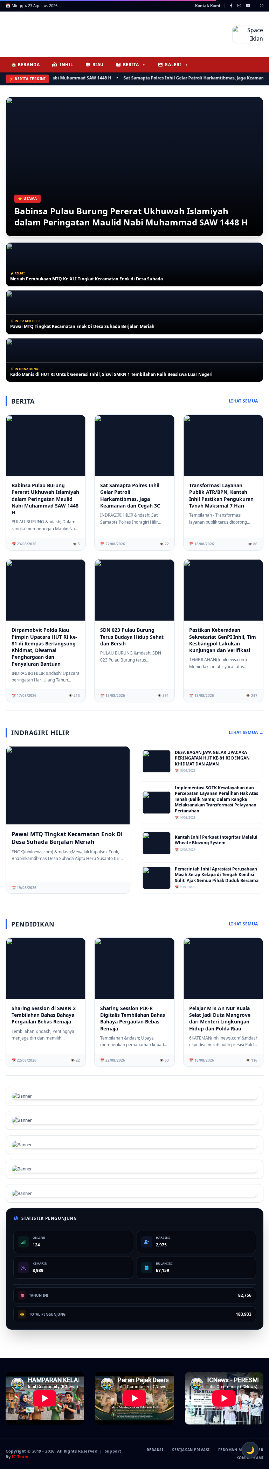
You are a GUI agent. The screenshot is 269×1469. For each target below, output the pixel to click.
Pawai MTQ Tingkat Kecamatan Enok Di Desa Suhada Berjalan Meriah (82, 279)
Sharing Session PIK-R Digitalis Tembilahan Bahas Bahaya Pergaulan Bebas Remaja (132, 1018)
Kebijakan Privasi (191, 1449)
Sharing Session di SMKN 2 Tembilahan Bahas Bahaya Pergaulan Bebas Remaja (44, 1015)
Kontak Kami (207, 5)
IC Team (20, 1456)
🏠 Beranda (25, 65)
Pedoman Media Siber (241, 1449)
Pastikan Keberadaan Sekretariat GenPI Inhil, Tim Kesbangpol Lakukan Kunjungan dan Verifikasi (222, 640)
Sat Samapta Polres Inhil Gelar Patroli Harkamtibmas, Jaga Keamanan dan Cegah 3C (130, 495)
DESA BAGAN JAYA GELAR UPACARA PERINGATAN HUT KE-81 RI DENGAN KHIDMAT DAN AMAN (212, 758)
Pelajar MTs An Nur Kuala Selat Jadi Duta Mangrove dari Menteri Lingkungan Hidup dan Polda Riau (219, 1018)
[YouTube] (248, 5)
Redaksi (155, 1449)
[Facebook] (231, 5)
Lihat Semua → (246, 401)
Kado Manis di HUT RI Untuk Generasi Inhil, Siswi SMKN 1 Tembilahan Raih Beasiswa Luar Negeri (112, 327)
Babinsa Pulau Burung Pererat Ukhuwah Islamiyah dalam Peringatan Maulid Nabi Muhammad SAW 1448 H (131, 216)
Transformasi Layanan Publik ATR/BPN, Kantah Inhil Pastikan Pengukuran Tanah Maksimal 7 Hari (112, 374)
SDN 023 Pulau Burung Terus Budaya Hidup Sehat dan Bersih (132, 637)
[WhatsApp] (261, 5)
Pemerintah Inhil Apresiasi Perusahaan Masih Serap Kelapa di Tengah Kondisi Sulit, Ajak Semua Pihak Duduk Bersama (216, 874)
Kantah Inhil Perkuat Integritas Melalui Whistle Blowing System (216, 840)
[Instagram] (239, 5)
